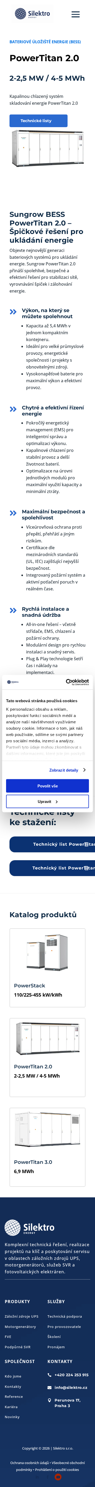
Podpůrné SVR (18, 1347)
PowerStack (29, 986)
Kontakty (13, 1386)
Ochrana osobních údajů (29, 1462)
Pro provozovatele (64, 1326)
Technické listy (36, 120)
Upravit (44, 801)
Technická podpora (65, 1316)
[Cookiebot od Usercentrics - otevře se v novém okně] (67, 682)
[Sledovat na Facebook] (47, 1477)
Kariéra (11, 1406)
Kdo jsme (13, 1376)
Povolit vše (47, 786)
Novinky (12, 1416)
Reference (14, 1396)
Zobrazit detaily (63, 770)
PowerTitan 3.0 (33, 1162)
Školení (54, 1336)
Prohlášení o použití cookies (57, 1469)
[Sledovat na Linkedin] (37, 1477)
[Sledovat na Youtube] (58, 1477)
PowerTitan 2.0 (33, 1067)
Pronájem (56, 1347)
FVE (8, 1336)
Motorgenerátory (20, 1326)
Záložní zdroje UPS (22, 1316)
